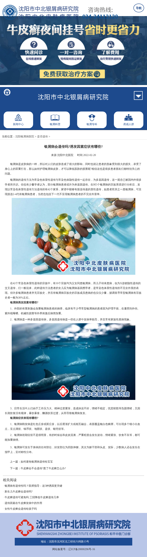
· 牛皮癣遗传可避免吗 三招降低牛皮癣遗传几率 (31, 497)
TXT (103, 541)
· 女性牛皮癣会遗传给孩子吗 (20, 508)
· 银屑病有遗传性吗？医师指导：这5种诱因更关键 (32, 485)
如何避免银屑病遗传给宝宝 (37, 461)
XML (95, 541)
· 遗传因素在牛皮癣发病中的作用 (22, 503)
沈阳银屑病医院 (24, 136)
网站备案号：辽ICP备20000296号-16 (73, 549)
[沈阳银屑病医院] (7, 92)
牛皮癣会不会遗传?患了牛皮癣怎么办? (43, 468)
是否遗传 (42, 136)
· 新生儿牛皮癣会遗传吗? (18, 491)
